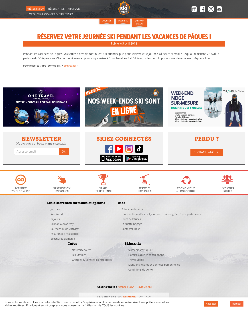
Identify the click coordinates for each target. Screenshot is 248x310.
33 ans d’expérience (103, 189)
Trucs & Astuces (131, 219)
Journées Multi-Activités (65, 229)
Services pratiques (145, 189)
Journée (106, 20)
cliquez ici (70, 65)
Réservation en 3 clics (61, 189)
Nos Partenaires (81, 250)
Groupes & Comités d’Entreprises (51, 14)
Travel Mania (136, 259)
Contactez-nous (130, 229)
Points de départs (132, 209)
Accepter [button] (211, 303)
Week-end (123, 20)
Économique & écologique (185, 189)
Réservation (56, 8)
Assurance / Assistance (65, 233)
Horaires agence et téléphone (146, 255)
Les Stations (79, 255)
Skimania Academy (62, 224)
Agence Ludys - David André (135, 287)
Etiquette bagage (131, 224)
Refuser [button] (236, 303)
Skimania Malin (139, 22)
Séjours (55, 219)
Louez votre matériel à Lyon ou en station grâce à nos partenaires (161, 214)
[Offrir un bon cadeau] (194, 9)
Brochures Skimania (63, 238)
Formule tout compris (20, 189)
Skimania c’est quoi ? (140, 250)
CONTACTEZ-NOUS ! (207, 152)
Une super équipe (227, 189)
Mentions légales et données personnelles (154, 264)
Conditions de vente (140, 269)
